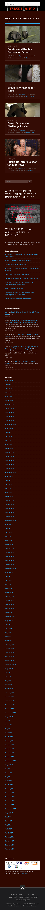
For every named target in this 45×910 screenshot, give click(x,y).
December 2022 (10, 557)
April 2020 (8, 685)
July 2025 (8, 432)
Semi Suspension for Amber (14, 289)
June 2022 (8, 581)
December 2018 (10, 749)
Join (27, 894)
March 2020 (9, 689)
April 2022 (8, 589)
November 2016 (10, 849)
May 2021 (8, 633)
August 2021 (9, 621)
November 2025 (10, 416)
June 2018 (8, 773)
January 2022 (9, 601)
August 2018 (9, 765)
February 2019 (9, 741)
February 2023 (9, 549)
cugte (7, 312)
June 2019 (8, 725)
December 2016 (10, 845)
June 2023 (8, 533)
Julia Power (29, 170)
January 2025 (9, 456)
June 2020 (8, 677)
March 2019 (9, 737)
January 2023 (9, 553)
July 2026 (8, 384)
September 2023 (10, 521)
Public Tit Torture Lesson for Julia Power (22, 163)
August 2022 (9, 573)
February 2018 (9, 789)
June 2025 (8, 436)
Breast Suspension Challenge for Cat (19, 125)
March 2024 (9, 496)
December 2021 (10, 605)
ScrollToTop (22, 887)
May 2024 (8, 488)
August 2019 (9, 717)
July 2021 (8, 625)
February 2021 (9, 645)
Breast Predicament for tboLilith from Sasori (18, 299)
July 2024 (8, 480)
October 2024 (9, 468)
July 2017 (8, 817)
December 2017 (10, 797)
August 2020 (9, 669)
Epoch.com (24, 873)
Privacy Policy (23, 897)
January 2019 (9, 745)
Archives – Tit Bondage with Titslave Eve (18, 260)
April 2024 (8, 492)
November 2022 (10, 561)
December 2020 (10, 653)
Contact (12, 897)
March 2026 (9, 400)
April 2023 (8, 541)
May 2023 (8, 537)
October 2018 (9, 757)
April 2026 (8, 396)
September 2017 (10, 809)
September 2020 (10, 665)
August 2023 (9, 525)
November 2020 (10, 657)
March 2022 (9, 593)
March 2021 (9, 641)
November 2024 (10, 464)
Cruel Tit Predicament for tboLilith (15, 264)
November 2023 (10, 513)
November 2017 (10, 801)
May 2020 (8, 681)
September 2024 (10, 472)
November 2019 (10, 705)
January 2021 (9, 649)
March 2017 (9, 833)
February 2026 (9, 404)
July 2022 (8, 577)
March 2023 (9, 545)
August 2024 (9, 476)
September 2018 (10, 761)
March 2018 (9, 785)
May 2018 (8, 777)
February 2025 (9, 452)
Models (21, 894)
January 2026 (9, 408)
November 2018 (10, 753)
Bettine (28, 58)
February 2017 (9, 837)
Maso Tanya (30, 96)
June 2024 (8, 484)
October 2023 (9, 517)
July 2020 (8, 673)
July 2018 (8, 769)
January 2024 (9, 505)
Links (33, 894)
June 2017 (8, 821)
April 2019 (8, 733)
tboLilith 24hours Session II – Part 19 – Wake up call (21, 278)
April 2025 (8, 444)
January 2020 (9, 697)
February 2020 (9, 693)
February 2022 (9, 597)
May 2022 (8, 585)
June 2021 (8, 629)
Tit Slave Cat (30, 132)
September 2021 (10, 617)
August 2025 (9, 428)
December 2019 (10, 701)
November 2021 (10, 609)
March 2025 (9, 448)
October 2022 (9, 565)
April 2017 (8, 829)
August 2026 (9, 380)
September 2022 (10, 569)
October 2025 (9, 420)
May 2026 (8, 392)
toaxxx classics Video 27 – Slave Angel (17, 274)
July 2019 (8, 721)
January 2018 (9, 793)
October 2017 (9, 805)
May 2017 (8, 825)
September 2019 (10, 713)
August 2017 (9, 813)
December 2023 (10, 509)
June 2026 (8, 388)
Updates (22, 56)
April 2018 (8, 781)
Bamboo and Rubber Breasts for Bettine (20, 51)
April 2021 (8, 637)
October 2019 (9, 709)
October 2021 (9, 613)
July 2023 (8, 529)
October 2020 (9, 661)
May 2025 (8, 440)
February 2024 (9, 501)
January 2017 (9, 841)
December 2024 (10, 460)
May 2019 (8, 729)
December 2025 (10, 412)
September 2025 (10, 424)
